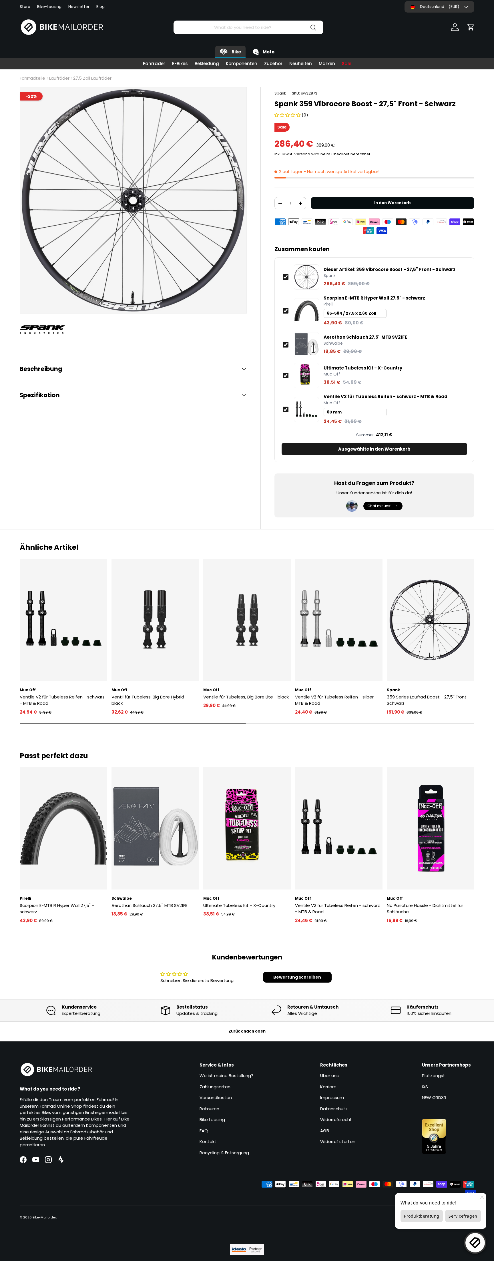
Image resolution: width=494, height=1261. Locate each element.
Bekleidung (207, 64)
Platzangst (433, 1076)
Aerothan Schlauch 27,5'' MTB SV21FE (365, 337)
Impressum (332, 1098)
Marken (327, 64)
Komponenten (241, 64)
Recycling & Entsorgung (224, 1153)
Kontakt (208, 1141)
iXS (425, 1087)
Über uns (329, 1076)
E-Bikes (180, 64)
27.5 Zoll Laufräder (92, 78)
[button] (471, 27)
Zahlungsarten (215, 1087)
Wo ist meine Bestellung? (226, 1076)
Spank (280, 93)
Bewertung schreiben (297, 977)
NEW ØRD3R (434, 1098)
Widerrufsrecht (336, 1120)
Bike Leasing (212, 1120)
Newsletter (78, 6)
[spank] (45, 329)
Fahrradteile (32, 78)
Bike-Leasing (49, 6)
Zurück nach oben (247, 1031)
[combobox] (248, 27)
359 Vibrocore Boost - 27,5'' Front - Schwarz (389, 269)
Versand (302, 154)
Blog (100, 6)
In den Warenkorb (392, 203)
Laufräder (59, 78)
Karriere (328, 1087)
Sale (346, 64)
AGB (324, 1131)
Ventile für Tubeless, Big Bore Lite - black (246, 697)
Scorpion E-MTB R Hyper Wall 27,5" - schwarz (374, 298)
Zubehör (273, 64)
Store (25, 6)
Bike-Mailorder (44, 1217)
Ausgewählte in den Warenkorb (374, 449)
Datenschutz (334, 1109)
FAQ (204, 1131)
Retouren (209, 1109)
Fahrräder (154, 64)
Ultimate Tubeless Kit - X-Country (363, 368)
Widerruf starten (337, 1141)
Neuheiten (300, 64)
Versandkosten (216, 1098)
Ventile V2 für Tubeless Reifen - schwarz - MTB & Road (385, 396)
